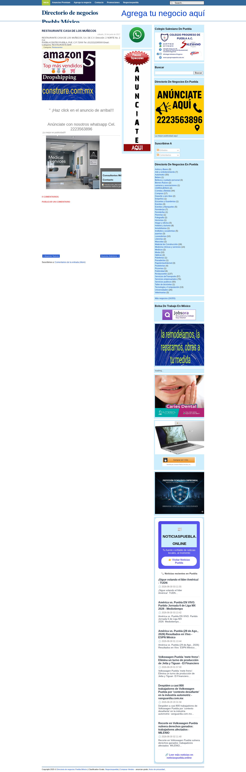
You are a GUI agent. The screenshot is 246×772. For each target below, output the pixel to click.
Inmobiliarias (161, 228)
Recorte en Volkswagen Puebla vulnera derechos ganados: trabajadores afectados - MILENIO (178, 728)
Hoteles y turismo (163, 225)
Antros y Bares (161, 169)
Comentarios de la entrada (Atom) (70, 262)
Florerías (159, 215)
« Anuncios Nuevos (51, 256)
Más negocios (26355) (165, 298)
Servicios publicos (163, 282)
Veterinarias (160, 292)
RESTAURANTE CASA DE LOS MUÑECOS (69, 30)
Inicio (46, 2)
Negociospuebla (131, 2)
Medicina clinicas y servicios (168, 247)
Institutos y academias (165, 231)
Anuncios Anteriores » (110, 256)
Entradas (163, 150)
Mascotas (159, 241)
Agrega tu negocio (82, 2)
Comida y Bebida (163, 191)
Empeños (159, 199)
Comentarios (165, 155)
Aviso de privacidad (157, 769)
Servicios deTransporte (165, 276)
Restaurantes (57, 47)
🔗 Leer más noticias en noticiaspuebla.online (179, 756)
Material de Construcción (166, 244)
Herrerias (159, 220)
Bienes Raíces (161, 183)
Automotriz (160, 175)
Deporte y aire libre (163, 196)
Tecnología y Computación (167, 287)
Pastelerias (160, 266)
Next (86, 23)
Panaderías (160, 260)
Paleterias (159, 258)
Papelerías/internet (163, 263)
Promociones (113, 2)
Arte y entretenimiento (165, 172)
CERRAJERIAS (162, 188)
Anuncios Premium (61, 2)
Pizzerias (159, 268)
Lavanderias (160, 236)
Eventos (158, 204)
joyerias (158, 233)
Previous (2, 23)
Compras (159, 193)
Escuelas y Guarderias (165, 201)
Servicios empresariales (166, 279)
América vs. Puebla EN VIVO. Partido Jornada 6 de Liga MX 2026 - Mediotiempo (177, 605)
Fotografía (159, 217)
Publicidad (160, 271)
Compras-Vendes (127, 769)
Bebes (158, 177)
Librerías (159, 239)
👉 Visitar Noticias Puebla (179, 561)
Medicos (159, 250)
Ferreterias (160, 209)
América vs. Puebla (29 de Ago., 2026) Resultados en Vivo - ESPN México (178, 634)
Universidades (161, 290)
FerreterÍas (160, 212)
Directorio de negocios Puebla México (70, 17)
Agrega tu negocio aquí (163, 13)
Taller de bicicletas (163, 284)
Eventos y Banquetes (164, 207)
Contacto (99, 2)
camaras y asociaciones (166, 185)
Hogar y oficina (162, 223)
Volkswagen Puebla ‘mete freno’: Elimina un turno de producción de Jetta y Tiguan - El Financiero (179, 660)
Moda (157, 252)
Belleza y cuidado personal (167, 180)
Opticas (158, 255)
